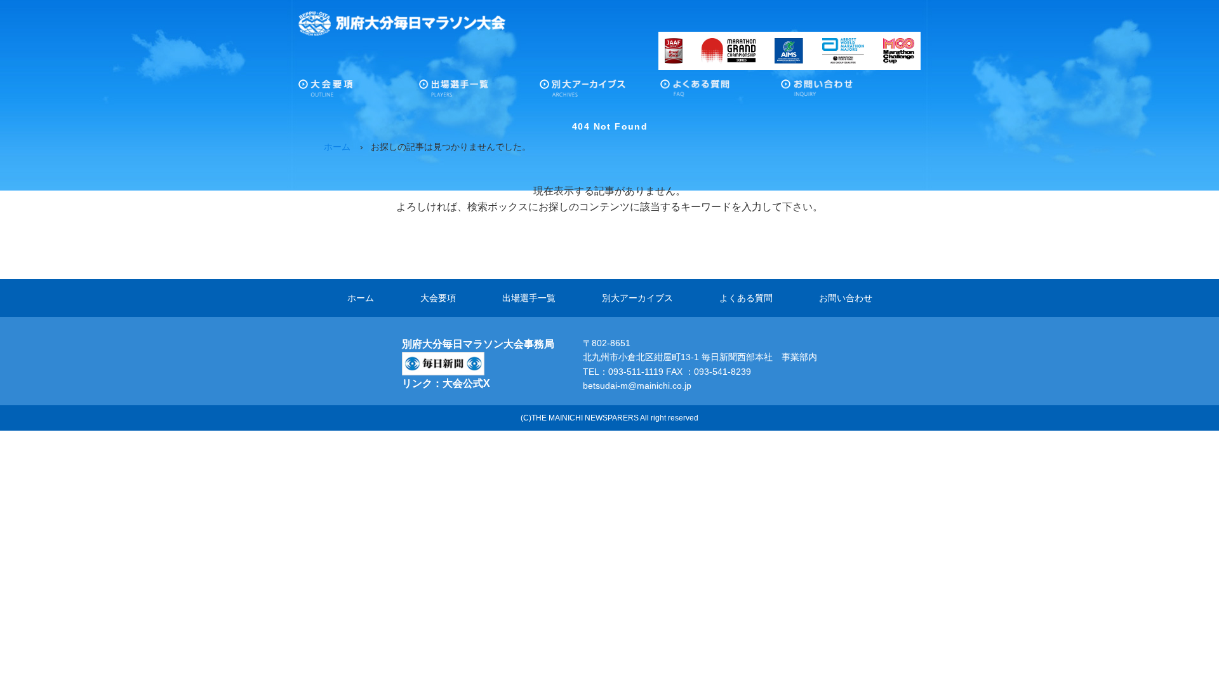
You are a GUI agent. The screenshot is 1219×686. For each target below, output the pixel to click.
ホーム (360, 298)
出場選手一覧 (479, 91)
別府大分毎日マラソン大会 (402, 23)
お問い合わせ (841, 91)
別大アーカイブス (600, 91)
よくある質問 (720, 91)
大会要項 (358, 91)
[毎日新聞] (443, 359)
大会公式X (466, 383)
